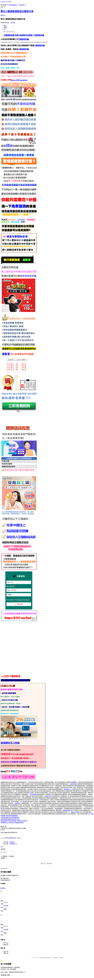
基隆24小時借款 (75, 812)
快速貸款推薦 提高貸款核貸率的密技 (10, 819)
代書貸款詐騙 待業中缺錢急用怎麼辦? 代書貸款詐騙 (24, 35)
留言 (14, 838)
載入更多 (3, 849)
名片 (5, 29)
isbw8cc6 (3, 829)
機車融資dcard (67, 789)
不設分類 (12, 22)
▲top (2, 846)
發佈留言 (3, 858)
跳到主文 (3, 15)
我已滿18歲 (3, 975)
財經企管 (12, 842)
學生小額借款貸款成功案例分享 (17, 11)
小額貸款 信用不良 (49, 796)
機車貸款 (3, 888)
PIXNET (36, 957)
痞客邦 (11, 838)
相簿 (5, 25)
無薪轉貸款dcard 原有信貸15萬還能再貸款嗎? (12, 822)
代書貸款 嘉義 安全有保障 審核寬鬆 (10, 817)
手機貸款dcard (13, 843)
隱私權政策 (55, 957)
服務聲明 (61, 957)
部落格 (5, 27)
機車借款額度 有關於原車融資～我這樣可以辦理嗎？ (14, 820)
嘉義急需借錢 (66, 810)
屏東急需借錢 (73, 784)
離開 (8, 975)
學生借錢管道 (33, 794)
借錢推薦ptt (18, 803)
